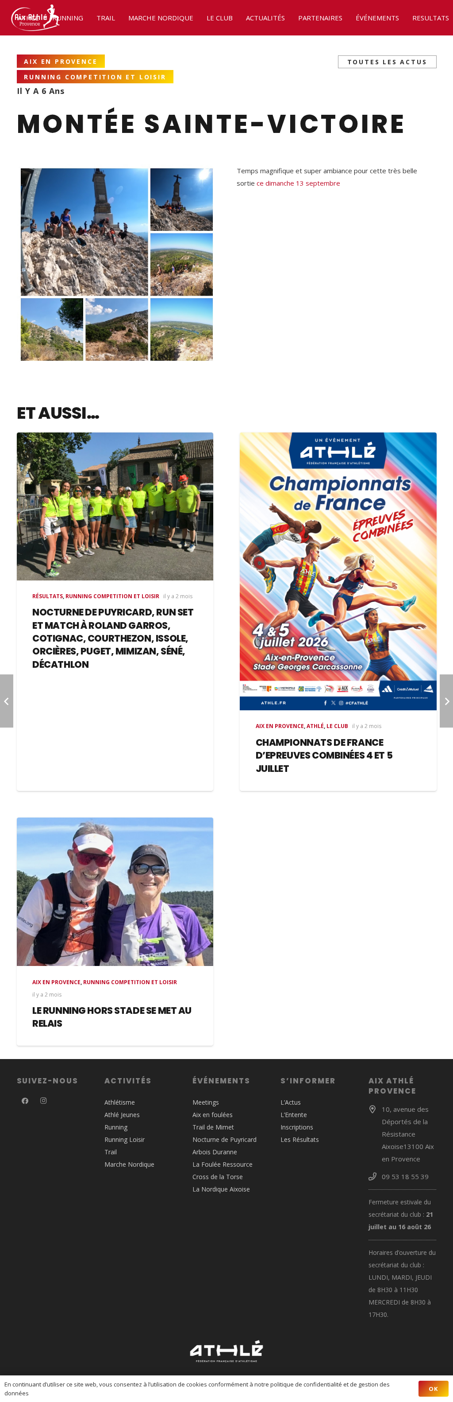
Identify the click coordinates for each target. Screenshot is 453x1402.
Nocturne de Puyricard (224, 1139)
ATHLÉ (315, 726)
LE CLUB (337, 726)
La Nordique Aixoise (221, 1189)
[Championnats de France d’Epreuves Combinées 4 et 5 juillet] (338, 571)
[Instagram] (43, 1101)
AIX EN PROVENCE (280, 726)
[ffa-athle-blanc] (227, 1351)
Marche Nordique (129, 1164)
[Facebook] (25, 1101)
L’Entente (293, 1114)
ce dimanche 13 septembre (298, 183)
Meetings (205, 1102)
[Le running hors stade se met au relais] (115, 892)
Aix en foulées (212, 1114)
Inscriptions (296, 1127)
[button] (43, 18)
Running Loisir (124, 1139)
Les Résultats (299, 1139)
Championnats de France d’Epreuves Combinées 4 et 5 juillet (324, 755)
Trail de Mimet (213, 1127)
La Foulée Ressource (222, 1164)
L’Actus (290, 1102)
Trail (110, 1152)
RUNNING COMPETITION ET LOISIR (112, 596)
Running (115, 1127)
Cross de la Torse (217, 1176)
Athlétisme (119, 1102)
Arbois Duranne (214, 1152)
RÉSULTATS (47, 596)
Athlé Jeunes (122, 1114)
